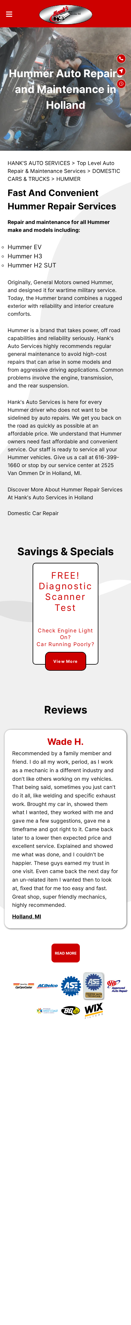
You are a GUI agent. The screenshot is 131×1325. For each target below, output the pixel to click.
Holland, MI (26, 916)
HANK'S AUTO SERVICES (39, 163)
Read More (65, 953)
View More (65, 661)
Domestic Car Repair (33, 513)
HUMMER (68, 179)
